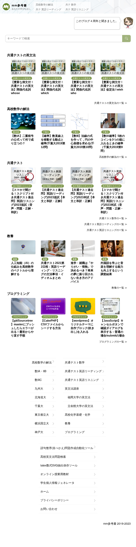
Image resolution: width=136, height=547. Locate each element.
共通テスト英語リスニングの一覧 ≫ (107, 230)
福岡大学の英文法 (77, 397)
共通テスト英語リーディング (83, 371)
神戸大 (37, 432)
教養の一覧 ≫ (119, 287)
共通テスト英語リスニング (82, 380)
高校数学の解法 (44, 4)
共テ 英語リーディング (48, 9)
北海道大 (39, 397)
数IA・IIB (39, 371)
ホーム (44, 491)
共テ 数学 (71, 4)
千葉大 (37, 406)
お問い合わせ (48, 509)
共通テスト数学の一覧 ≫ (113, 218)
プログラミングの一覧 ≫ (113, 341)
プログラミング (75, 432)
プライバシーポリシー (54, 500)
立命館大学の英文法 (79, 406)
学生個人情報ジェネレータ (57, 483)
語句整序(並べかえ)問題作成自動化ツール (66, 448)
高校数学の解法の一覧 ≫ (113, 156)
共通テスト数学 (75, 362)
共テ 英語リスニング (77, 9)
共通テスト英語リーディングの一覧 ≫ (105, 224)
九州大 (37, 388)
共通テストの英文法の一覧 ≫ (110, 103)
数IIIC (37, 380)
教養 (67, 423)
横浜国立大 (40, 423)
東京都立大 (40, 414)
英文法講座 (72, 388)
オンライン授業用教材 (54, 474)
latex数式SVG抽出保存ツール (59, 465)
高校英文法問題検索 (53, 457)
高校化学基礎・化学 (77, 414)
